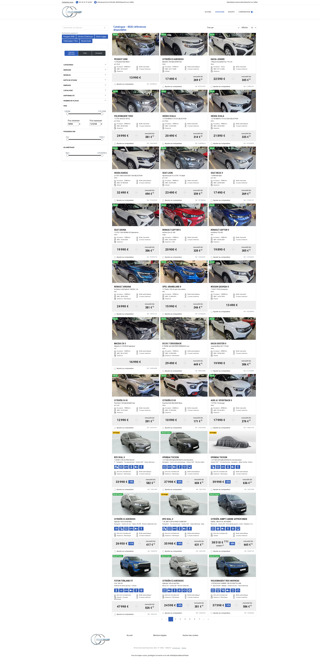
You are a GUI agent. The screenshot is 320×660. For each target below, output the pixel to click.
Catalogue (219, 12)
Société (231, 12)
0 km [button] (85, 53)
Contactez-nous (67, 2)
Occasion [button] (98, 53)
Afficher (245, 28)
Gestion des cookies (190, 635)
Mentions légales (160, 635)
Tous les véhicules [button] (71, 53)
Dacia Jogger (101, 37)
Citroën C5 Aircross (85, 37)
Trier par (210, 28)
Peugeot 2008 (68, 37)
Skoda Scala (86, 41)
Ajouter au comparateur (125, 84)
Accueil (208, 12)
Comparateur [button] (245, 12)
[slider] (67, 114)
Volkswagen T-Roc (70, 41)
